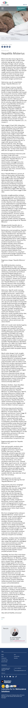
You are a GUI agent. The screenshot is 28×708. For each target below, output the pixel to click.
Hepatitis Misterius (15, 39)
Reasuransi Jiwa (5, 39)
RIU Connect (21, 8)
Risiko (2, 654)
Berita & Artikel (4, 661)
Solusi (2, 656)
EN (26, 4)
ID (23, 4)
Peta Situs (16, 658)
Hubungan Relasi (4, 659)
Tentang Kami (3, 658)
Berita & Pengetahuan (11, 37)
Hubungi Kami (16, 656)
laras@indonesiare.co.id (19, 640)
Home (2, 37)
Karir (15, 654)
